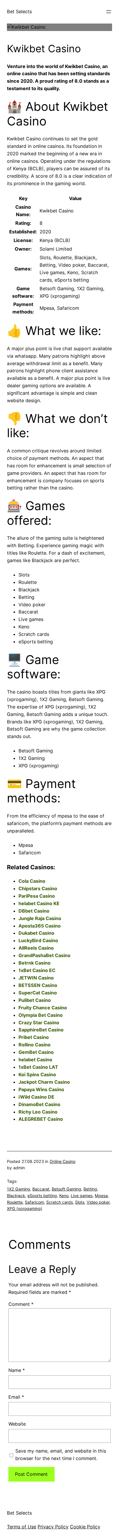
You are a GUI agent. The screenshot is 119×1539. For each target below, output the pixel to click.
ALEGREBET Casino (40, 1119)
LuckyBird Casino (38, 940)
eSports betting (42, 1195)
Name (16, 1370)
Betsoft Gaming (66, 1188)
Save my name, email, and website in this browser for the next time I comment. (60, 1454)
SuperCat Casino (37, 993)
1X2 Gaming (18, 1188)
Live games (81, 1195)
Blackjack (16, 1195)
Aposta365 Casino (39, 926)
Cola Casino (31, 881)
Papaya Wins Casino (41, 1089)
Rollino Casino (34, 1045)
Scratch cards (59, 1202)
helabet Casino (35, 1059)
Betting (90, 1188)
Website (17, 1424)
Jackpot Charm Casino (44, 1082)
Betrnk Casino (34, 963)
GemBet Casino (36, 1052)
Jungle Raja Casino (39, 918)
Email (16, 1397)
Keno (63, 1195)
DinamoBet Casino (39, 1104)
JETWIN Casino (36, 978)
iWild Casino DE (36, 1097)
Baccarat (40, 1188)
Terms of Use (21, 1527)
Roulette (15, 1202)
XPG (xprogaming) (24, 1208)
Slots (79, 1202)
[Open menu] (108, 11)
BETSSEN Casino (37, 985)
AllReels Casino (36, 948)
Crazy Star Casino (38, 1022)
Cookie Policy (85, 1527)
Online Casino (62, 1161)
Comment (21, 1304)
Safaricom (34, 1202)
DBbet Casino (33, 911)
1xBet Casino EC (36, 970)
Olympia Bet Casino (40, 1015)
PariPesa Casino (36, 896)
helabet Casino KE (39, 903)
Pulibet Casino (34, 1000)
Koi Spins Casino (37, 1074)
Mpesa (101, 1195)
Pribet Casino (33, 1037)
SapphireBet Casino (41, 1030)
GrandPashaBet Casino (44, 955)
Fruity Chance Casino (42, 1007)
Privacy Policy (53, 1527)
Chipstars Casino (37, 888)
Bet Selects (19, 11)
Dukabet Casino (36, 933)
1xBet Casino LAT (38, 1067)
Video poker (98, 1202)
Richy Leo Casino (37, 1112)
